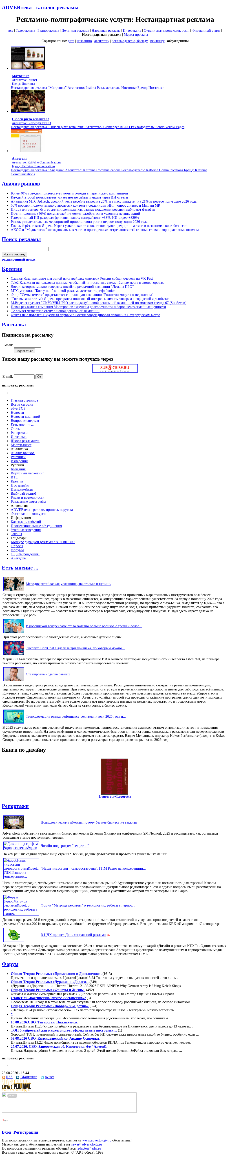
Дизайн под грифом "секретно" (65, 846)
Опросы (17, 546)
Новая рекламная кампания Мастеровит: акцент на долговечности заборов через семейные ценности (88, 307)
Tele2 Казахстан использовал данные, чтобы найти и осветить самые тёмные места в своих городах (87, 282)
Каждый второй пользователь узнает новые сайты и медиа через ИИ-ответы (69, 197)
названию (84, 41)
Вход (6, 1132)
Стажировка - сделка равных (48, 674)
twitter (49, 1077)
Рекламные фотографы (28, 501)
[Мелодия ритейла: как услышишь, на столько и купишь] (13, 591)
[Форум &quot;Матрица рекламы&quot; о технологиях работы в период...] (21, 913)
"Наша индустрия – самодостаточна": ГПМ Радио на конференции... (93, 868)
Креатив (12, 269)
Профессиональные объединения (36, 526)
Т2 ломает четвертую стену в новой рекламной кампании (55, 311)
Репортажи (19, 433)
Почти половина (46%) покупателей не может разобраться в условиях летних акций (75, 213)
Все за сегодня (22, 404)
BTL (14, 477)
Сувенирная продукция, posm (166, 30)
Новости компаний (25, 416)
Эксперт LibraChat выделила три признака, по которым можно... (75, 648)
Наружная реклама (106, 30)
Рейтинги (18, 457)
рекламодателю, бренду (130, 41)
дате (71, 41)
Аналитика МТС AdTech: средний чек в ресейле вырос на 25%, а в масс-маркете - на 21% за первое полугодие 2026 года (104, 201)
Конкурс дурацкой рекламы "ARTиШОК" (43, 542)
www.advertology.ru (96, 1140)
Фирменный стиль (206, 30)
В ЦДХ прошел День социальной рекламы (73, 935)
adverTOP (18, 408)
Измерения (19, 461)
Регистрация (25, 1132)
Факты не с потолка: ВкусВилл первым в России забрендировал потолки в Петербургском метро (85, 315)
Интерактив (132, 30)
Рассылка (14, 324)
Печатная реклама (75, 30)
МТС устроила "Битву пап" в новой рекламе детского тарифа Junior (63, 291)
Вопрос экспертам (25, 420)
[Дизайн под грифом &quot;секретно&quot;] (21, 848)
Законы (16, 534)
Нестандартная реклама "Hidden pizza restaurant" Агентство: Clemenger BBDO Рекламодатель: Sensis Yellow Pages (97, 127)
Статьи (16, 429)
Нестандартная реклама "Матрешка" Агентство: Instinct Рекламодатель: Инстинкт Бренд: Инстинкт (87, 87)
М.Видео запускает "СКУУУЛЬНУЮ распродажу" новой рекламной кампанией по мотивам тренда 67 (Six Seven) (98, 303)
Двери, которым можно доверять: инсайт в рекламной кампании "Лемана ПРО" (72, 286)
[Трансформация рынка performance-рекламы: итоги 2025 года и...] (13, 723)
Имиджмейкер (22, 489)
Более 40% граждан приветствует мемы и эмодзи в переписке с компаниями (69, 193)
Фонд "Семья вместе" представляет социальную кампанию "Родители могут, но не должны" (82, 295)
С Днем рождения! (25, 554)
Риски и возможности (27, 497)
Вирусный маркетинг (27, 473)
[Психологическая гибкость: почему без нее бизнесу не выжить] (13, 829)
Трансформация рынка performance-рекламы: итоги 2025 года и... (76, 716)
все (10, 30)
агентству (101, 41)
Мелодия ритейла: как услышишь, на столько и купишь (68, 584)
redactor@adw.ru (89, 1148)
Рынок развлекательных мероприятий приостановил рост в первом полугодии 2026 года (79, 221)
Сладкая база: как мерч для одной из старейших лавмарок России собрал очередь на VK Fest (82, 278)
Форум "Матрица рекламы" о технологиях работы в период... (88, 905)
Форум (10, 964)
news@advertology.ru (86, 1144)
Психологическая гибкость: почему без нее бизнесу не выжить (89, 822)
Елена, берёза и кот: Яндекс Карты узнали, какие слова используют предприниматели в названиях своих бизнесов (99, 226)
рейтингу (157, 41)
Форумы (17, 550)
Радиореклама (48, 30)
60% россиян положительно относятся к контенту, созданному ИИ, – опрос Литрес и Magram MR (85, 205)
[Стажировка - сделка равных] (13, 681)
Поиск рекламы (21, 239)
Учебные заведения (26, 530)
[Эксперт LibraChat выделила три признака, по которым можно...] (13, 655)
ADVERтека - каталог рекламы (40, 7)
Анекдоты (19, 558)
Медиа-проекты (136, 34)
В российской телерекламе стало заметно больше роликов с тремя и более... (84, 626)
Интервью (19, 437)
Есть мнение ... (22, 425)
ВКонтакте (28, 1077)
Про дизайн (20, 485)
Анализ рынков (21, 184)
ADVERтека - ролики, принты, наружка (42, 509)
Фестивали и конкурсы (28, 514)
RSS (9, 1077)
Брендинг (18, 469)
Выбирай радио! (23, 493)
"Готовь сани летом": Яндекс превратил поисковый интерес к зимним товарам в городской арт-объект (89, 299)
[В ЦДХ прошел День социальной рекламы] (13, 942)
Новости (17, 412)
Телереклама (25, 30)
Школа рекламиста (25, 441)
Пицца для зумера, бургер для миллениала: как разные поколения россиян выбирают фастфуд (83, 209)
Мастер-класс (21, 445)
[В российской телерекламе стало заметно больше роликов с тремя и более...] (13, 633)
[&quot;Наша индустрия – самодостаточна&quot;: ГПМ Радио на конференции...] (21, 876)
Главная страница (24, 400)
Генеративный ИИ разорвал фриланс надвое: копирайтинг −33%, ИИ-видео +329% (75, 217)
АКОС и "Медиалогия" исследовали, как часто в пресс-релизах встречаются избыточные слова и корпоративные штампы (105, 230)
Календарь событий (26, 522)
